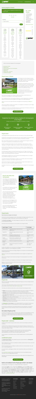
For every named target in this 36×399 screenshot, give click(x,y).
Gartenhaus (15, 387)
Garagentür (15, 384)
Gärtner (14, 385)
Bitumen (14, 381)
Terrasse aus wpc (19, 285)
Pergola (21, 382)
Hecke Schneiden (22, 380)
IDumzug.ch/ (30, 381)
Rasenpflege (22, 384)
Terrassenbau (22, 386)
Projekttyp (4, 19)
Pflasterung (22, 383)
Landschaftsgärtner (23, 381)
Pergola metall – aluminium (8, 71)
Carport (14, 382)
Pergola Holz (5, 70)
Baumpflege (15, 380)
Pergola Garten (6, 67)
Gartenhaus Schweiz (6, 66)
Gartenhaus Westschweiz (10, 373)
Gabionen (14, 383)
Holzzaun (11, 285)
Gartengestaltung (27, 1)
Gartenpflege (20, 1)
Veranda (29, 137)
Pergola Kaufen (6, 69)
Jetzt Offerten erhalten (18, 111)
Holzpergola (5, 303)
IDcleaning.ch (31, 380)
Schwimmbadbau (23, 385)
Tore (21, 387)
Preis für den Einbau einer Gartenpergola (10, 68)
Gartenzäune (15, 388)
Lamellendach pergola (7, 72)
